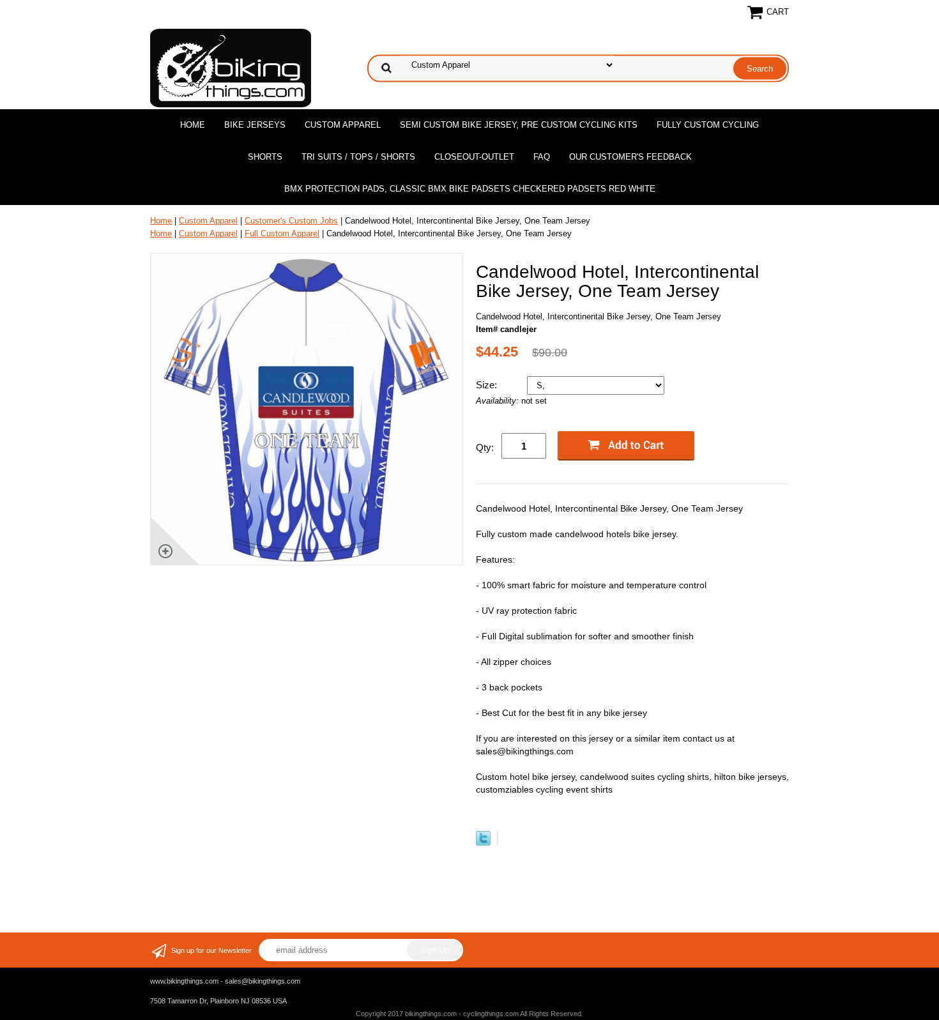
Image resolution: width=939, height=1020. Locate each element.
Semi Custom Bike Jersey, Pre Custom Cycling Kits (518, 125)
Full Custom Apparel (282, 233)
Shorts (265, 157)
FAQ (541, 157)
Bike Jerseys (255, 125)
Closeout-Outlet (474, 157)
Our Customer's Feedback (630, 157)
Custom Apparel (343, 125)
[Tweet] (483, 843)
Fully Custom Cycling (708, 125)
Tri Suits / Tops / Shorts (358, 157)
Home (192, 125)
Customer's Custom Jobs (291, 220)
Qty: (485, 447)
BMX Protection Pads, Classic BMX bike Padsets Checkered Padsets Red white (469, 189)
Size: (488, 384)
